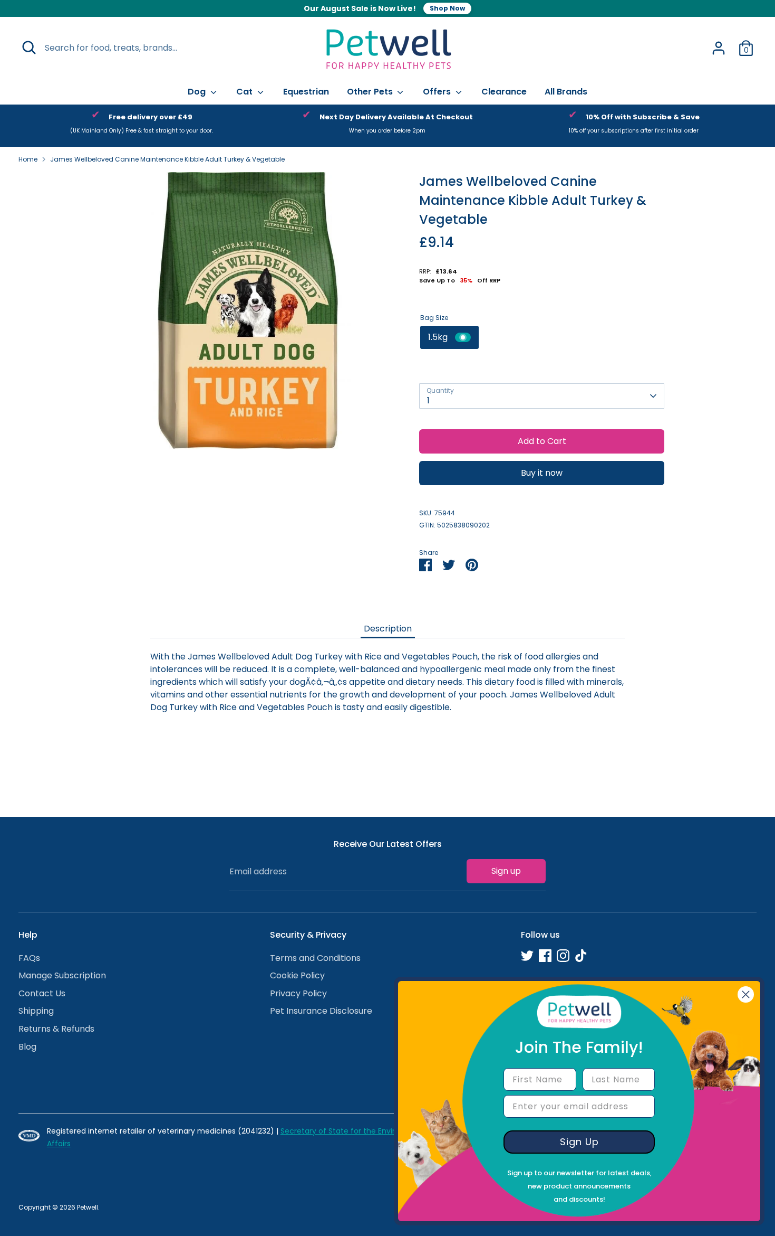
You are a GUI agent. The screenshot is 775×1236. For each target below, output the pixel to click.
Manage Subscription (62, 975)
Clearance (504, 92)
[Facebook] (545, 955)
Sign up (506, 871)
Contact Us (41, 993)
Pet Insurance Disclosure (321, 1011)
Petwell (87, 1207)
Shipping (36, 1011)
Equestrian (306, 92)
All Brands (566, 92)
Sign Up (579, 1141)
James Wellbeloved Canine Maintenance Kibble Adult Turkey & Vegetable (167, 159)
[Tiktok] (581, 955)
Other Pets (371, 92)
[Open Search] (29, 47)
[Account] (718, 48)
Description (388, 628)
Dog (198, 92)
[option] (141, 126)
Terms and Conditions (315, 958)
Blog (27, 1047)
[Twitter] (527, 955)
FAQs (29, 958)
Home (27, 159)
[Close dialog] (746, 994)
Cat (245, 92)
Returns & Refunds (56, 1029)
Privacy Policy (298, 993)
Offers (438, 92)
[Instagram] (563, 955)
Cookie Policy (297, 975)
